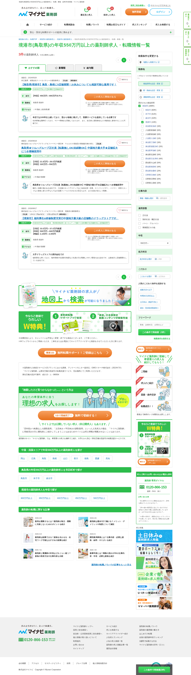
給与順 (90, 68)
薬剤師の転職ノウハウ (148, 626)
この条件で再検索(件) (154, 670)
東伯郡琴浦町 (150, 150)
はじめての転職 (145, 634)
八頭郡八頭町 (150, 138)
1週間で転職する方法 (148, 641)
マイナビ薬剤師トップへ (83, 626)
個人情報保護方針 (100, 663)
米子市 (36, 478)
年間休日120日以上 (147, 296)
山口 (65, 458)
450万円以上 (81, 498)
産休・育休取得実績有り (149, 308)
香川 (76, 458)
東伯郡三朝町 (150, 142)
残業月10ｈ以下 (146, 290)
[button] (124, 79)
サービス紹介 (46, 24)
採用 (68, 663)
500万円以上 (99, 498)
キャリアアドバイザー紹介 (117, 634)
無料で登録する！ (76, 415)
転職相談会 (69, 24)
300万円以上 (26, 498)
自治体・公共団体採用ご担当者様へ (87, 634)
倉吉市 (49, 478)
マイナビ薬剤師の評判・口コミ (152, 645)
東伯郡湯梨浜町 (151, 146)
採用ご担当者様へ (138, 5)
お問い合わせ (78, 645)
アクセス (35, 663)
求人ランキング (139, 24)
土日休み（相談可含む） (149, 302)
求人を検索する (162, 24)
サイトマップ (78, 648)
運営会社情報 (111, 648)
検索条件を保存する (162, 338)
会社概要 (22, 663)
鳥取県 (145, 106)
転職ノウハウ (92, 24)
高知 (108, 458)
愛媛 (97, 458)
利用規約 (76, 641)
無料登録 (136, 12)
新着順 (62, 68)
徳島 (86, 458)
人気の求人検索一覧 (114, 641)
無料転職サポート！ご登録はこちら (74, 352)
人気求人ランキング (114, 637)
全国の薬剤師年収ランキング (151, 637)
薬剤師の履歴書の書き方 (149, 630)
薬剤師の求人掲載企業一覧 (117, 645)
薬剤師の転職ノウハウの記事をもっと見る (111, 564)
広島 (33, 458)
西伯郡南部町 (150, 167)
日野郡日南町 (150, 175)
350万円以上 (45, 498)
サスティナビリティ (53, 663)
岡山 (23, 458)
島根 (55, 458)
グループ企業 (81, 663)
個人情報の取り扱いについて (85, 637)
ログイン (160, 12)
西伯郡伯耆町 (150, 171)
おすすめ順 (34, 68)
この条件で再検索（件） (154, 332)
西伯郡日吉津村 (151, 159)
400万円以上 (63, 498)
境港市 (148, 122)
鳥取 (44, 458)
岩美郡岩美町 (150, 126)
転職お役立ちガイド (116, 24)
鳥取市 (24, 478)
